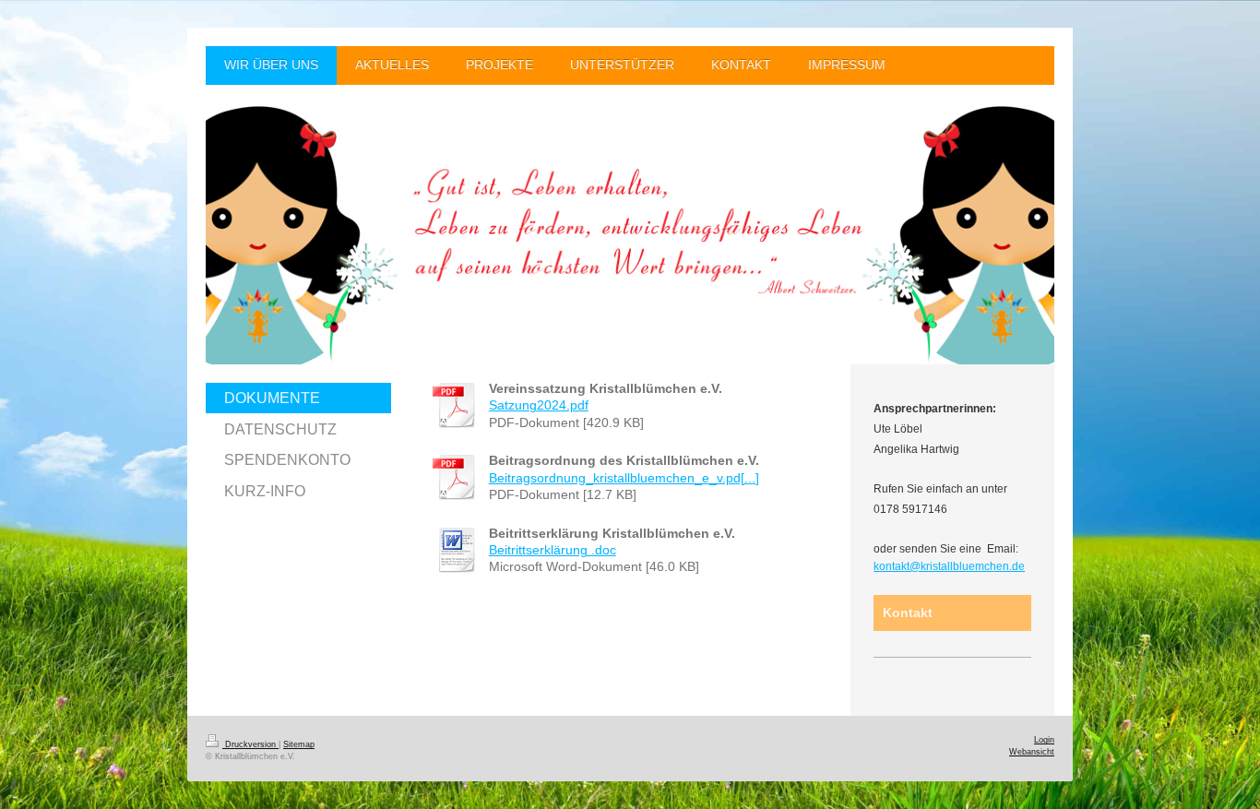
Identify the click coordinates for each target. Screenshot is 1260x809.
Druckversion (250, 744)
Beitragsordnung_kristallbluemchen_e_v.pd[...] (624, 478)
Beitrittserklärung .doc (552, 550)
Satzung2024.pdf (538, 405)
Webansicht (1031, 751)
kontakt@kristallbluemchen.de (949, 566)
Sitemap (299, 744)
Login (1044, 739)
